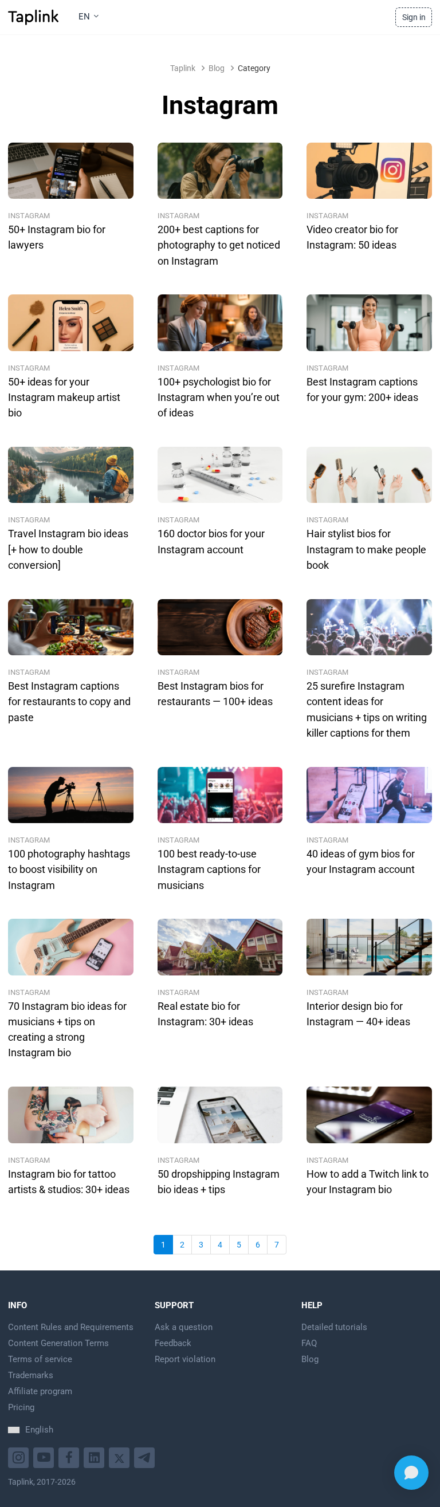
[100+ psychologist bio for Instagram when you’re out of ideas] (220, 322)
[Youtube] (20, 1456)
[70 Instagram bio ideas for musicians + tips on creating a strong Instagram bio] (70, 947)
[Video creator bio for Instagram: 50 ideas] (369, 171)
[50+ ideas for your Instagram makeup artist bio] (70, 322)
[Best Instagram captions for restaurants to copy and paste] (70, 627)
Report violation (185, 1359)
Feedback (173, 1343)
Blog (217, 68)
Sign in (414, 17)
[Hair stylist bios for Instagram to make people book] (369, 475)
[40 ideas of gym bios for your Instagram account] (369, 795)
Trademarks (30, 1375)
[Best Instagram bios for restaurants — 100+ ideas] (220, 627)
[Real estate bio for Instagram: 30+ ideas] (220, 947)
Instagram (29, 215)
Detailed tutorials (334, 1327)
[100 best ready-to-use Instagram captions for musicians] (220, 795)
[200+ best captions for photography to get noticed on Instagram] (220, 171)
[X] (120, 1456)
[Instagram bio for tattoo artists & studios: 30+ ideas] (70, 1115)
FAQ (309, 1343)
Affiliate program (40, 1391)
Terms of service (40, 1359)
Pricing (21, 1407)
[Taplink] (33, 17)
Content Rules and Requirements (70, 1327)
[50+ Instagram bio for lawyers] (70, 171)
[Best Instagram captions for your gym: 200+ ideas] (369, 322)
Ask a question (184, 1327)
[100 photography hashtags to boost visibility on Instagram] (70, 795)
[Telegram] (146, 1456)
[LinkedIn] (95, 1456)
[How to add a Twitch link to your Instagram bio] (369, 1115)
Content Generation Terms (58, 1343)
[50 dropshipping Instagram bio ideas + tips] (220, 1115)
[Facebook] (70, 1456)
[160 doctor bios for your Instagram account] (220, 475)
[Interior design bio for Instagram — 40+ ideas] (369, 947)
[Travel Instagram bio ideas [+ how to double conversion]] (70, 475)
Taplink (182, 68)
